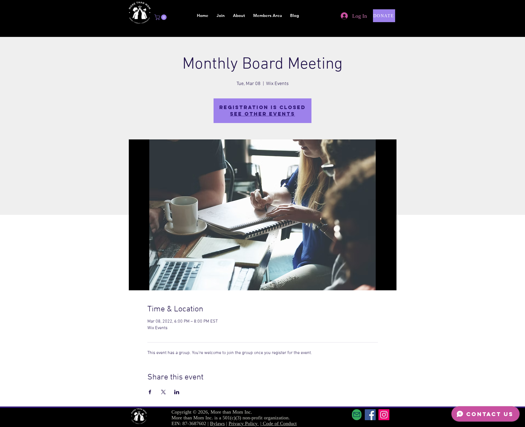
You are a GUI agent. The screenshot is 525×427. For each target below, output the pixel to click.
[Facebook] (370, 414)
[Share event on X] (163, 392)
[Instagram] (383, 414)
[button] (161, 17)
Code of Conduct (280, 423)
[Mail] (356, 414)
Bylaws (217, 423)
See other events (262, 114)
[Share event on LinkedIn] (176, 392)
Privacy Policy (244, 423)
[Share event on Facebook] (150, 392)
